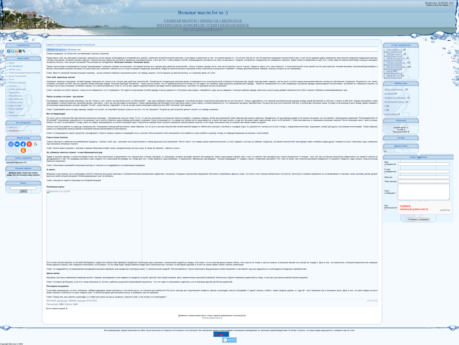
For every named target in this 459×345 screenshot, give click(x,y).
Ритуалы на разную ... (396, 62)
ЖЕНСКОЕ (232, 21)
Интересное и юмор (73, 44)
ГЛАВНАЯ (172, 21)
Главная (49, 44)
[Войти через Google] (35, 144)
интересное (14, 131)
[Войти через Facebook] (23, 144)
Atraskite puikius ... (395, 54)
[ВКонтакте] (9, 51)
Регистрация (209, 318)
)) (385, 106)
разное (390, 71)
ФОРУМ (190, 21)
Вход (218, 318)
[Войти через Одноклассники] (23, 150)
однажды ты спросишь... (395, 97)
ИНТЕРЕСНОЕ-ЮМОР (176, 25)
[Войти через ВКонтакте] (17, 144)
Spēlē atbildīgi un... (395, 50)
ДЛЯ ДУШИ (207, 25)
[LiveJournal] (24, 51)
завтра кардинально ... (394, 89)
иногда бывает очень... (394, 102)
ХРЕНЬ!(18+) (211, 21)
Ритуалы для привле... (397, 67)
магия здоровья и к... (396, 58)
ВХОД (218, 29)
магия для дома (394, 75)
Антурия (81, 301)
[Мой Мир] (20, 51)
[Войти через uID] (11, 144)
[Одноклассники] (16, 51)
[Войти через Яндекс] (29, 144)
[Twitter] (13, 51)
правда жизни (390, 114)
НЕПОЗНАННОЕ (234, 25)
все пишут (389, 93)
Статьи (59, 44)
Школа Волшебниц (392, 52)
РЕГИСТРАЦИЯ (196, 29)
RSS (452, 5)
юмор (11, 127)
